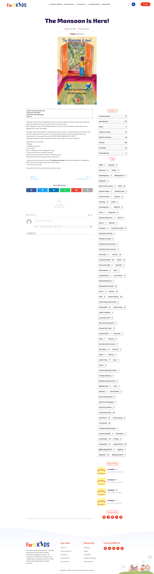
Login (91, 215)
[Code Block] (53, 227)
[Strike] (43, 227)
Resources (81, 4)
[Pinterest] (112, 517)
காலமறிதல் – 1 (112, 480)
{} (57, 226)
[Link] (55, 227)
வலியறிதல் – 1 (112, 500)
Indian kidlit (79, 34)
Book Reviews (69, 4)
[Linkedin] (120, 517)
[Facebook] (104, 517)
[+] (60, 226)
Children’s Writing (56, 4)
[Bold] (35, 227)
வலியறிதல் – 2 (112, 490)
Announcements (94, 4)
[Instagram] (108, 517)
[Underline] (40, 227)
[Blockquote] (50, 227)
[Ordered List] (45, 227)
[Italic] (38, 227)
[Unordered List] (48, 227)
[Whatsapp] (116, 517)
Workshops (106, 4)
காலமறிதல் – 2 (112, 469)
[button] (133, 4)
